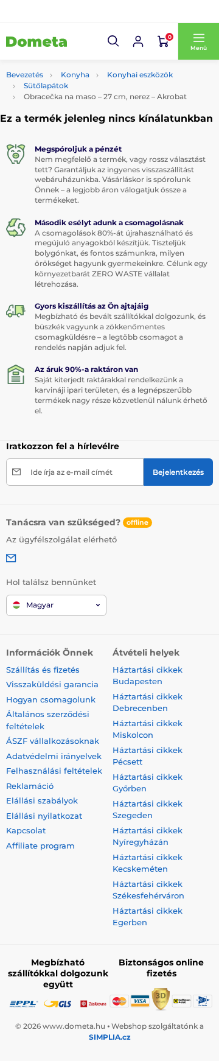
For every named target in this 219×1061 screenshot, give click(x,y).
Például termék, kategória (86, 70)
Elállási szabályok (42, 800)
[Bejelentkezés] (138, 41)
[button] (114, 41)
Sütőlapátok (46, 85)
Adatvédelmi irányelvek (54, 756)
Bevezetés (24, 74)
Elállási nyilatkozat (44, 816)
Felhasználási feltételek (54, 771)
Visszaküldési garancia (52, 684)
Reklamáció (30, 786)
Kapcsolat (26, 830)
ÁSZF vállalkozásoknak (52, 741)
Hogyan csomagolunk (51, 699)
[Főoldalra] (36, 41)
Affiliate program (40, 845)
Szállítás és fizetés (43, 669)
